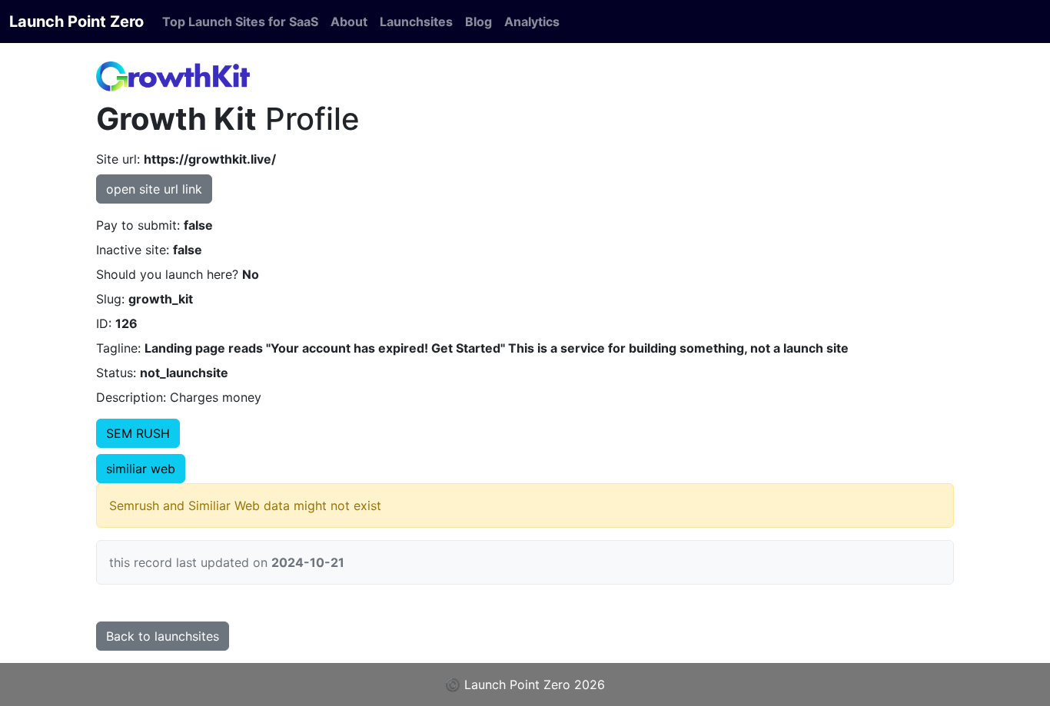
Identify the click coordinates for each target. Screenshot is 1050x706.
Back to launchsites (162, 636)
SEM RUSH (138, 433)
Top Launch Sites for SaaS (240, 21)
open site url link (154, 189)
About (349, 21)
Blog (478, 21)
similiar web (140, 468)
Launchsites (416, 21)
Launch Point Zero (76, 21)
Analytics (532, 21)
